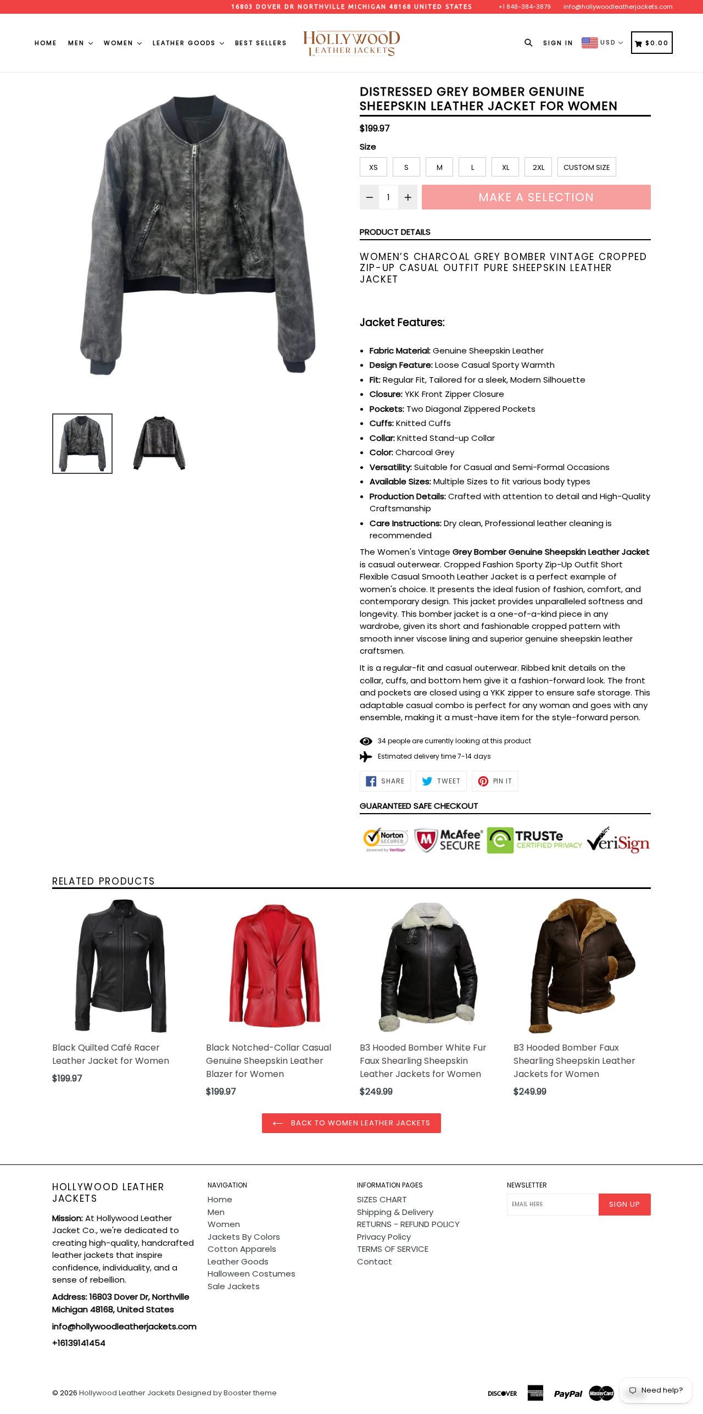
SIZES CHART (382, 1199)
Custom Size (586, 167)
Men (77, 42)
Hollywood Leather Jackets (108, 1192)
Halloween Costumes (251, 1273)
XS (373, 167)
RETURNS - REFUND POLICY (408, 1224)
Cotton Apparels (242, 1249)
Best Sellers (261, 42)
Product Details (395, 231)
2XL (538, 167)
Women (120, 42)
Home (46, 42)
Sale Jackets (234, 1286)
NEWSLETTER (527, 1185)
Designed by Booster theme (227, 1393)
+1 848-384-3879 (525, 6)
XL (505, 167)
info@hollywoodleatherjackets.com (618, 6)
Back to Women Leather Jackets (360, 1123)
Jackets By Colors (244, 1236)
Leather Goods (186, 42)
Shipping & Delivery (395, 1212)
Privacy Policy (384, 1236)
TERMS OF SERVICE (392, 1249)
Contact (374, 1261)
